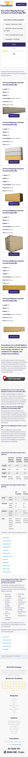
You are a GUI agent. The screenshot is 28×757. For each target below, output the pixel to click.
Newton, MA (6, 569)
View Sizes (14, 733)
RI (2, 688)
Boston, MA (6, 537)
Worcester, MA (7, 541)
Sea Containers (14, 726)
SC (5, 688)
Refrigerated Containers (14, 723)
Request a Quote (21, 4)
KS (14, 683)
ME (2, 685)
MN (8, 685)
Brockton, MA (6, 553)
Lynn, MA (5, 559)
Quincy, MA (6, 562)
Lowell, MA (6, 550)
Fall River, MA (6, 565)
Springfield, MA (7, 544)
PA (25, 687)
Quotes (14, 711)
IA (4, 683)
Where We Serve (14, 705)
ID (7, 683)
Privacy (14, 707)
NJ (5, 687)
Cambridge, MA (7, 547)
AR (5, 681)
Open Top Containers (14, 724)
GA (2, 683)
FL (24, 681)
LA (19, 683)
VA (18, 688)
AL (2, 681)
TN (10, 688)
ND (22, 685)
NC (19, 685)
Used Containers (14, 728)
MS (13, 685)
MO (11, 685)
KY (16, 683)
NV (11, 687)
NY (14, 687)
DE (22, 681)
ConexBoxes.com (16, 744)
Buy (14, 702)
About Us (14, 700)
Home (14, 698)
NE (25, 685)
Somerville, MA (7, 572)
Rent (14, 704)
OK (19, 687)
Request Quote (14, 115)
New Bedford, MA (7, 556)
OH (17, 687)
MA (22, 683)
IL (9, 683)
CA (11, 681)
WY (17, 690)
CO (13, 681)
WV (14, 690)
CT (16, 681)
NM (8, 687)
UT (16, 688)
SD (8, 688)
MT (16, 685)
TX (13, 688)
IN (11, 683)
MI (5, 685)
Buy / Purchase (14, 729)
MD (25, 683)
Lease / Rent (14, 731)
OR (22, 687)
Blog (14, 712)
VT (21, 688)
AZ (8, 681)
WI (11, 690)
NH (2, 687)
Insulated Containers (14, 721)
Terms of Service (14, 709)
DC (19, 681)
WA (24, 688)
